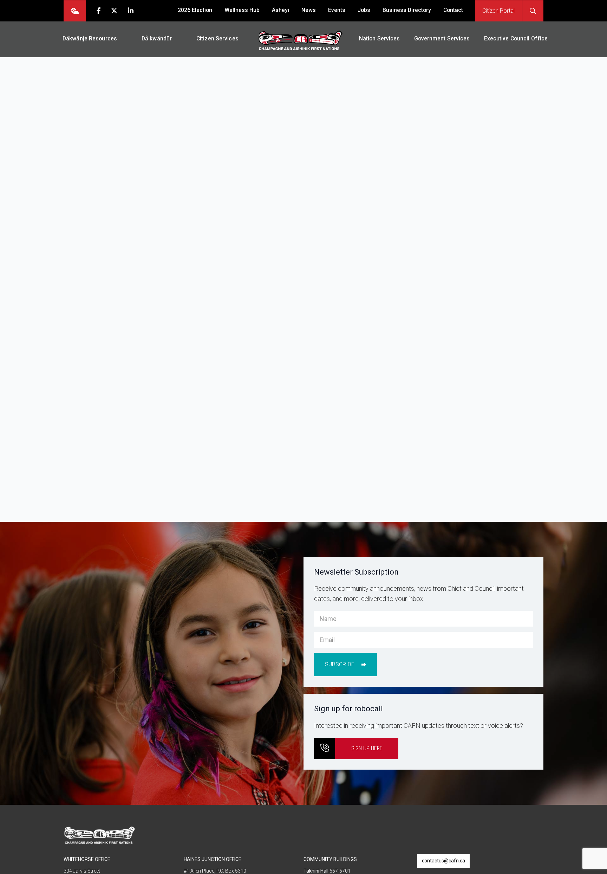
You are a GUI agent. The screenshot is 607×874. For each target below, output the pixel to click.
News (308, 10)
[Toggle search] (532, 10)
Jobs (364, 10)
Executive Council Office (516, 38)
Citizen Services (217, 38)
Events (336, 10)
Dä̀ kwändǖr (157, 38)
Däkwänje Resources (90, 38)
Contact (453, 10)
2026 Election (195, 10)
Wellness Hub (242, 10)
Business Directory (407, 10)
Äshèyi (280, 10)
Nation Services (379, 38)
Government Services (442, 38)
